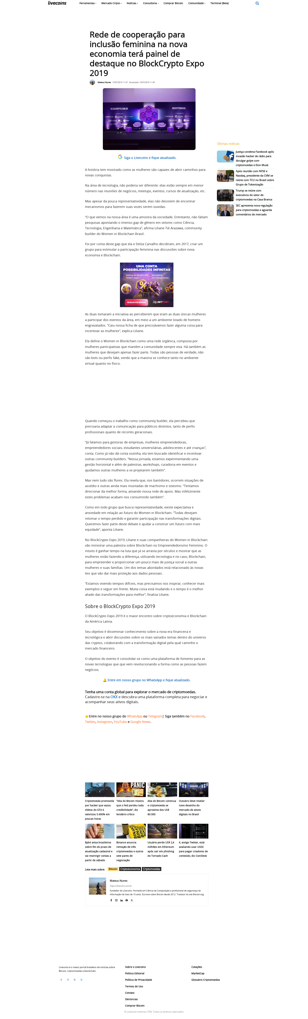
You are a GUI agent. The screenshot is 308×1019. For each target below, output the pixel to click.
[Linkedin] (121, 899)
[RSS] (74, 979)
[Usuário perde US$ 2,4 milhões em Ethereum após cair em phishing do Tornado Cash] (162, 831)
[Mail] (126, 899)
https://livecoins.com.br (121, 885)
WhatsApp (134, 716)
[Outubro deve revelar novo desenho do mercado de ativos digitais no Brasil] (194, 789)
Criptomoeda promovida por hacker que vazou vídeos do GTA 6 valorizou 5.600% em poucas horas (99, 809)
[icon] (257, 3)
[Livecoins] (57, 4)
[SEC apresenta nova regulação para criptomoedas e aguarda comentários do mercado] (225, 210)
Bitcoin (113, 869)
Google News (140, 722)
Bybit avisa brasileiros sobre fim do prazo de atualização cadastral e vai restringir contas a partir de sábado (98, 851)
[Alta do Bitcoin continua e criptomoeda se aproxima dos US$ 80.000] (162, 789)
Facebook (197, 716)
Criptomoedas (151, 869)
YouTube (120, 722)
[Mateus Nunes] (93, 82)
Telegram (155, 716)
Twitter (90, 722)
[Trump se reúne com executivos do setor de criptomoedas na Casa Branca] (225, 195)
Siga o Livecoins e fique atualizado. (150, 158)
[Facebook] (111, 899)
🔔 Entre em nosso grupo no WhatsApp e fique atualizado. (147, 680)
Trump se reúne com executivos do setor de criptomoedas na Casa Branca (254, 195)
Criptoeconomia (130, 869)
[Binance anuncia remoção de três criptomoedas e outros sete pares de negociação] (131, 831)
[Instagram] (116, 899)
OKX (114, 696)
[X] (131, 899)
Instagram (104, 722)
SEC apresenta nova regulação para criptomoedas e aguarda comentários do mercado (254, 210)
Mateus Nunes (104, 82)
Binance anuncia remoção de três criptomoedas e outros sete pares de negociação (129, 851)
